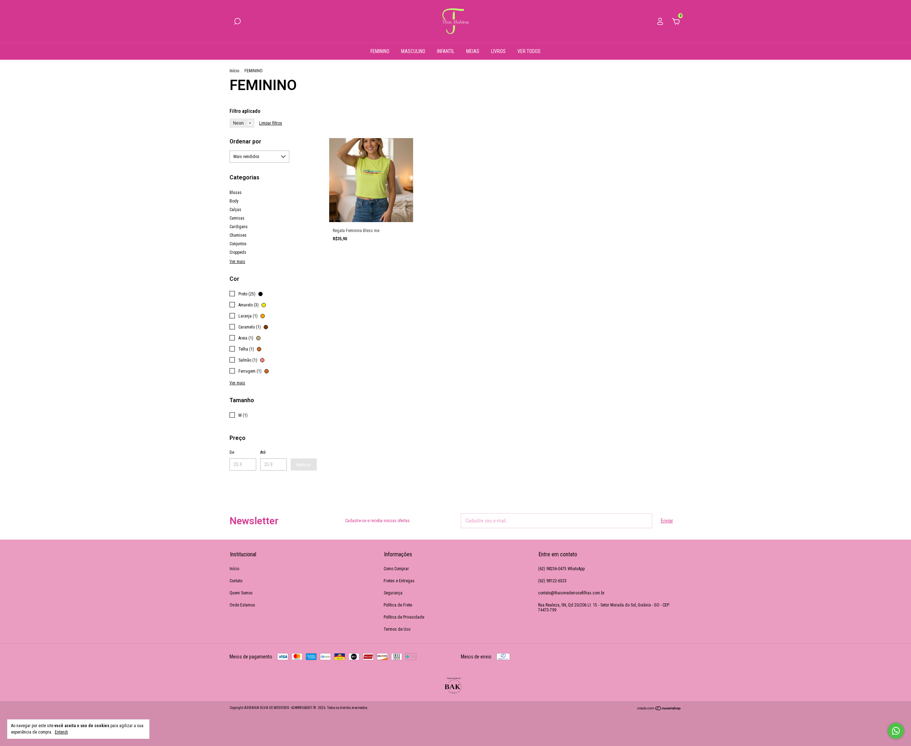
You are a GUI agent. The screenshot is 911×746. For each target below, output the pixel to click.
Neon (238, 123)
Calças (235, 209)
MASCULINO (413, 51)
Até (262, 452)
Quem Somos (241, 592)
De (232, 452)
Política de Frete (398, 605)
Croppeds (238, 252)
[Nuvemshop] (659, 709)
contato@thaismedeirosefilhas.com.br (571, 592)
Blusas (236, 192)
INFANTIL (445, 51)
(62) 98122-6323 (552, 580)
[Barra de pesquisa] (237, 22)
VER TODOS (529, 51)
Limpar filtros (270, 123)
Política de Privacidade (404, 617)
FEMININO (379, 51)
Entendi (61, 732)
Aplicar (303, 464)
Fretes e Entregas (399, 580)
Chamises (238, 235)
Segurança (393, 592)
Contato (236, 580)
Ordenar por (245, 141)
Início (234, 70)
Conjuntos (238, 243)
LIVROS (498, 51)
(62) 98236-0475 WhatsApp (561, 568)
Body (234, 201)
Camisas (237, 218)
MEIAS (472, 51)
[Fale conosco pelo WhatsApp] (896, 731)
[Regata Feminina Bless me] (371, 180)
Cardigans (239, 226)
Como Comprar (396, 568)
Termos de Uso (397, 629)
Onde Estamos (242, 605)
